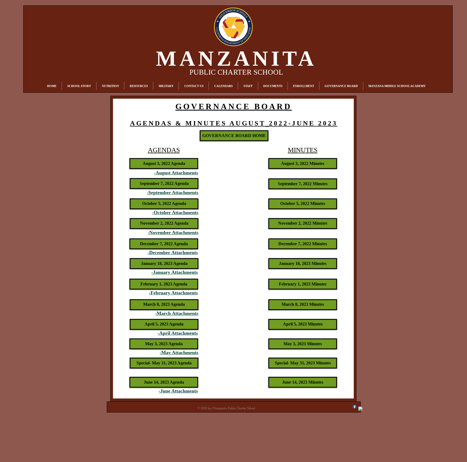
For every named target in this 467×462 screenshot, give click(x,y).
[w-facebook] (360, 409)
